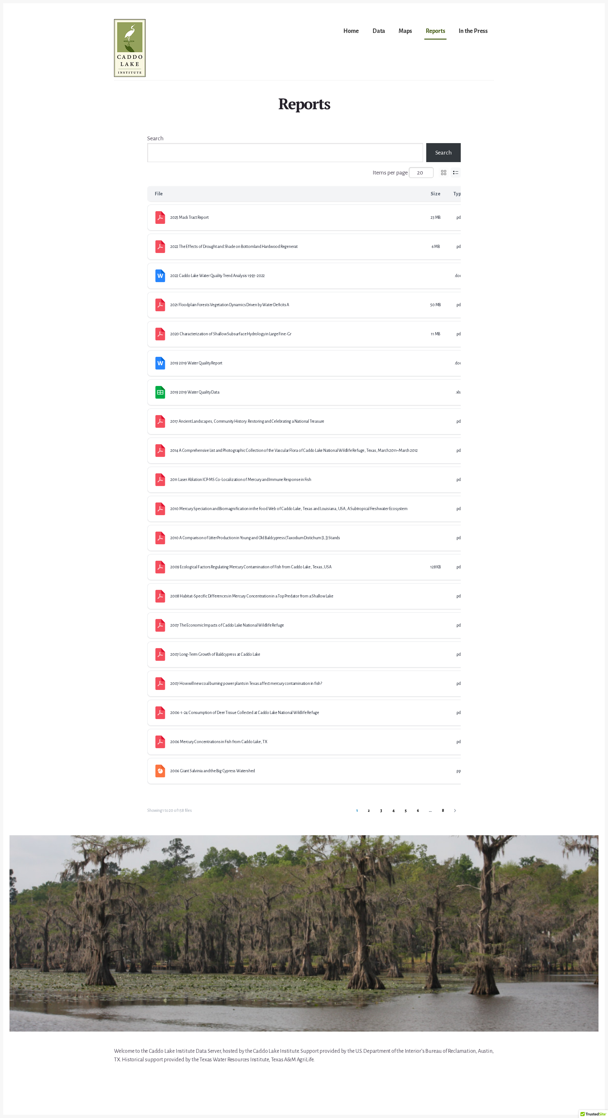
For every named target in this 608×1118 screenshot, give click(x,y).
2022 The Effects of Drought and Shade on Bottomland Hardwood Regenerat (234, 246)
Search (155, 138)
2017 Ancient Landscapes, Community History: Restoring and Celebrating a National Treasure (247, 421)
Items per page (390, 172)
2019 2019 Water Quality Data (194, 392)
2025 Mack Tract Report (189, 217)
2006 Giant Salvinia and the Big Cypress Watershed (212, 771)
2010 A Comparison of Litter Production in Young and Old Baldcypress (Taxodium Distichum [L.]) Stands (255, 538)
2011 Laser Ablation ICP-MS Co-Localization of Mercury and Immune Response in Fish (240, 479)
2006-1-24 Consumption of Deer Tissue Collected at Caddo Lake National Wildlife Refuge (244, 713)
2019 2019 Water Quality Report (196, 363)
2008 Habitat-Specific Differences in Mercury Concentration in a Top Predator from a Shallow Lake (251, 596)
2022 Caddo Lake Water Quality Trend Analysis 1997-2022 (217, 276)
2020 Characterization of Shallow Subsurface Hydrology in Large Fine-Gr (230, 334)
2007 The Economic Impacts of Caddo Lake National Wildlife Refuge (227, 625)
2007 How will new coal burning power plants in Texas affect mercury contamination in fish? (246, 683)
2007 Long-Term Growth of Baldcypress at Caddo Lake (215, 654)
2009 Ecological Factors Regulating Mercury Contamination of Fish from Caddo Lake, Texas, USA (251, 567)
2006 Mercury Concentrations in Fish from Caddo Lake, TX (218, 742)
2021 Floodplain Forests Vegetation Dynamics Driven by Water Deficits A (229, 305)
